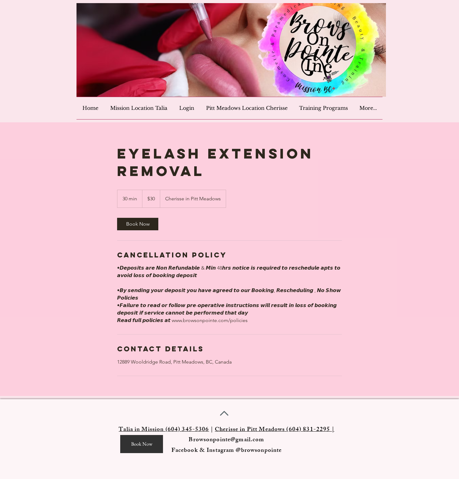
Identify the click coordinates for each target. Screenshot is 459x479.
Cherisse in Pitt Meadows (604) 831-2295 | (274, 430)
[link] (137, 224)
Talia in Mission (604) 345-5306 (164, 430)
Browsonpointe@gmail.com (226, 440)
